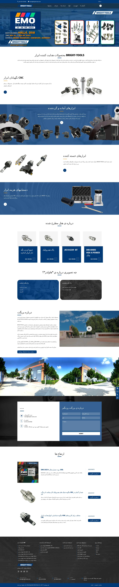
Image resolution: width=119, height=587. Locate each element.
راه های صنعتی (24, 283)
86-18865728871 (57, 579)
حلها (69, 5)
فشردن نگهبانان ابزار (81, 554)
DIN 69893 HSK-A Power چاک (93, 253)
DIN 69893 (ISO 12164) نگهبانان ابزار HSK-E (27, 560)
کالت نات (29, 197)
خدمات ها (63, 5)
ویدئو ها (97, 547)
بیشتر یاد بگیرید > (94, 473)
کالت (28, 195)
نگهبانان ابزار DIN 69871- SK (24, 552)
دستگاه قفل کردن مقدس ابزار (83, 556)
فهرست (75, 5)
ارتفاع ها (59, 453)
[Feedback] (117, 397)
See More (29, 259)
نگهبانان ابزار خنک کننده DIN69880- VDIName (48, 114)
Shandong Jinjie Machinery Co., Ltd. (34, 585)
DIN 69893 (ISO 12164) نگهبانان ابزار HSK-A (27, 556)
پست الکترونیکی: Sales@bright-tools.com (30, 415)
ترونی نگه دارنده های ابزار (82, 558)
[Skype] (117, 388)
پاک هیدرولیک (29, 83)
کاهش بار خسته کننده (81, 552)
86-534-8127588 (21, 1)
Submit (81, 433)
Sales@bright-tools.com (34, 1)
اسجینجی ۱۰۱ (72, 579)
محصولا (50, 5)
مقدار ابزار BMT (42, 116)
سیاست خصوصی (98, 585)
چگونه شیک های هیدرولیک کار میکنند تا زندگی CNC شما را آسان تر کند (62, 493)
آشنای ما (82, 5)
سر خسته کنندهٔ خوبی (68, 545)
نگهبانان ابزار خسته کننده (69, 161)
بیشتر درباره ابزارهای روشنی (27, 352)
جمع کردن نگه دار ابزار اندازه (11, 83)
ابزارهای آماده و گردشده (49, 108)
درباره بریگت (24, 312)
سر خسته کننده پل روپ (68, 547)
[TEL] (117, 394)
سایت (92, 585)
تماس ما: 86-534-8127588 (28, 420)
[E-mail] (117, 391)
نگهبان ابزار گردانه (42, 118)
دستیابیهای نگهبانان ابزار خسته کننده (93, 161)
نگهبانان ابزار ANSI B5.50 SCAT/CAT (25, 554)
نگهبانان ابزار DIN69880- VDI (45, 112)
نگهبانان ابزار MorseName (10, 195)
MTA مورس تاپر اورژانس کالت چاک (84, 545)
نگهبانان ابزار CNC (13, 79)
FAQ (97, 552)
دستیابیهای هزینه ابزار (14, 191)
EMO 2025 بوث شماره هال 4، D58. (52, 470)
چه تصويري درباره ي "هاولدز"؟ (59, 272)
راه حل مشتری (67, 283)
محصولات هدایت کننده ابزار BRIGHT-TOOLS (59, 55)
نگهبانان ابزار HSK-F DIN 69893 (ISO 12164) (27, 558)
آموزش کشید (7, 197)
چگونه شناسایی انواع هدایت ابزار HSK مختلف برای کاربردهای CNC (60, 516)
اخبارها (97, 550)
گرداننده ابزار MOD (9, 84)
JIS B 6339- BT (30, 84)
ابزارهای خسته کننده (73, 157)
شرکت (56, 5)
